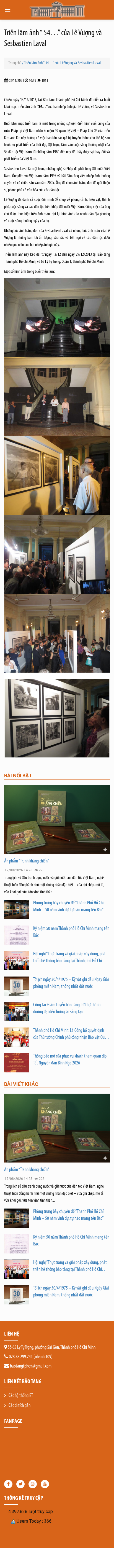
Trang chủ (14, 63)
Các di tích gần (19, 1405)
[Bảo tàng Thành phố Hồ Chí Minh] (57, 9)
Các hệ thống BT (21, 1395)
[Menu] (7, 9)
